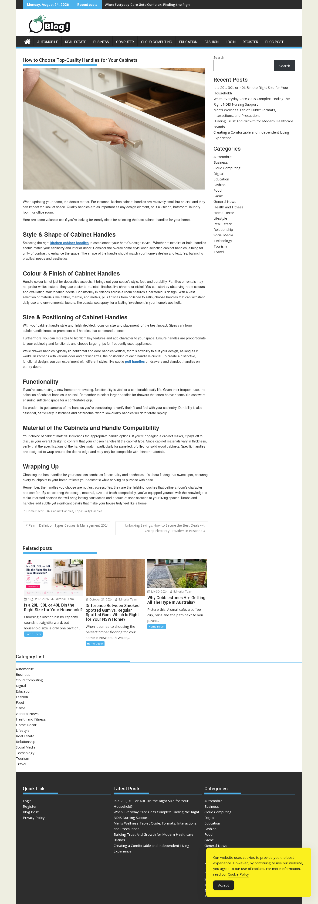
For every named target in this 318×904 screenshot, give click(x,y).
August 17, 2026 (38, 599)
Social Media (223, 235)
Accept (223, 885)
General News (224, 201)
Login (231, 42)
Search (218, 57)
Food (217, 190)
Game (218, 195)
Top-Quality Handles (88, 511)
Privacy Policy (34, 817)
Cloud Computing (156, 42)
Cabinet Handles (62, 511)
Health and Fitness (228, 207)
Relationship (223, 229)
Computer (125, 42)
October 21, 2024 (100, 599)
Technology (222, 240)
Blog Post (274, 42)
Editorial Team (64, 599)
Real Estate (75, 42)
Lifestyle (220, 218)
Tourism (220, 246)
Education (188, 42)
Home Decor (35, 511)
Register (250, 42)
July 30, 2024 (158, 591)
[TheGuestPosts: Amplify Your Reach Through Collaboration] (27, 41)
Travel (218, 251)
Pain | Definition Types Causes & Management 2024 (68, 525)
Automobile (47, 42)
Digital (218, 173)
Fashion (212, 42)
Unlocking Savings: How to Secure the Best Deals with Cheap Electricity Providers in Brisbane (165, 528)
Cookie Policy (238, 874)
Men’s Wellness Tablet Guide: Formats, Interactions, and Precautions (161, 4)
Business (101, 42)
